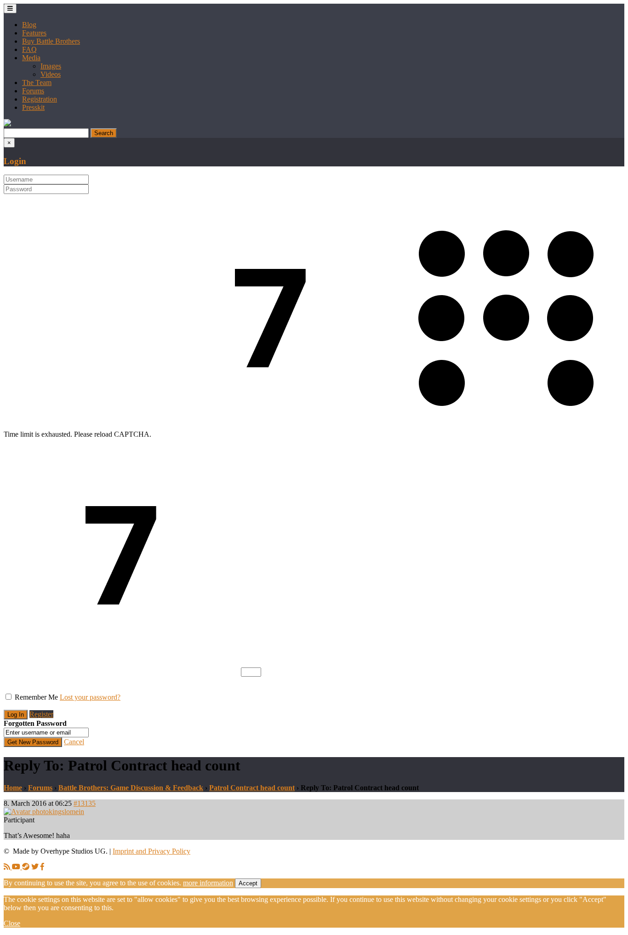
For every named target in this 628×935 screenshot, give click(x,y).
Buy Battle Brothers (51, 41)
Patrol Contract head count (252, 788)
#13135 (85, 803)
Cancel (74, 742)
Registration (39, 99)
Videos (50, 74)
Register (41, 714)
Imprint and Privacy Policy (151, 851)
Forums (33, 91)
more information (208, 883)
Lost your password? (90, 697)
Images (50, 66)
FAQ (29, 49)
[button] (7, 124)
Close (12, 923)
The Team (36, 82)
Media (31, 58)
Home (13, 788)
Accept (248, 883)
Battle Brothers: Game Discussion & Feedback (130, 788)
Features (34, 33)
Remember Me (36, 697)
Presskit (33, 107)
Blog (29, 25)
